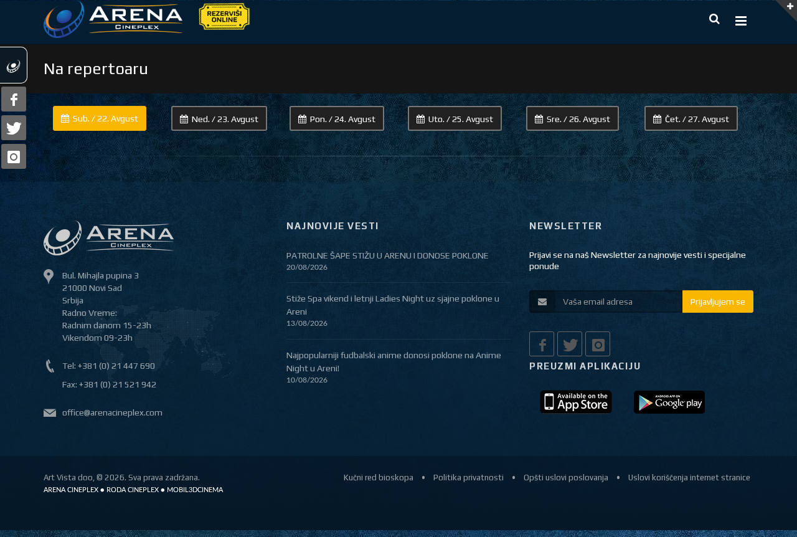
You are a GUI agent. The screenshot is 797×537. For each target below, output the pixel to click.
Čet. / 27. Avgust (697, 119)
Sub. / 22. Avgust (105, 118)
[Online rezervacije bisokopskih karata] (223, 15)
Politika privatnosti (468, 477)
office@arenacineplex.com (112, 412)
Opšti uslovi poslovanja (566, 477)
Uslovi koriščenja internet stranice (689, 477)
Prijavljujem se (718, 302)
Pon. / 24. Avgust (342, 119)
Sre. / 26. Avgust (578, 119)
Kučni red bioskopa (378, 477)
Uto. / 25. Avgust (460, 119)
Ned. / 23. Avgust (225, 119)
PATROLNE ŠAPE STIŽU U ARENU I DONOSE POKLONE (387, 255)
